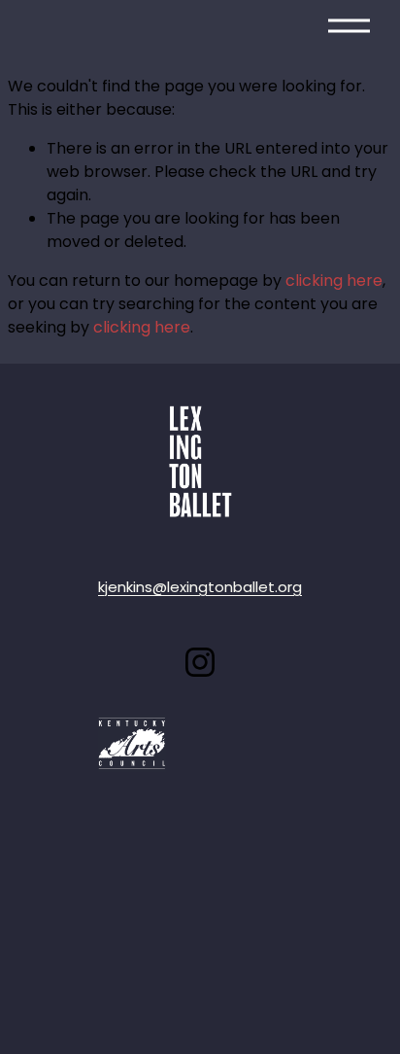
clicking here (334, 280)
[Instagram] (200, 662)
